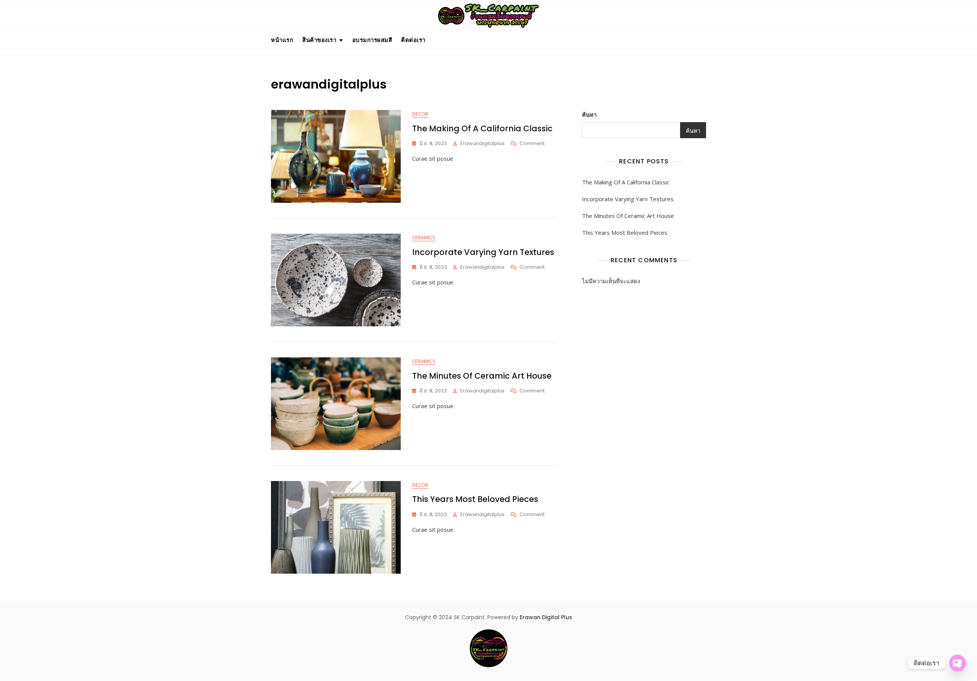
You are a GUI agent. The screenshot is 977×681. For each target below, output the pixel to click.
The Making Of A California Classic (482, 128)
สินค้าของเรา (319, 40)
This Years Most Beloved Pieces (475, 499)
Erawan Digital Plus (546, 617)
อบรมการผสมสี (372, 40)
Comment (532, 144)
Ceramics (423, 237)
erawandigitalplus (482, 143)
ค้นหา (589, 114)
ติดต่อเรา (413, 40)
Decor (420, 113)
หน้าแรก (282, 40)
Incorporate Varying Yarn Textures (483, 252)
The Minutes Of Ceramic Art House (481, 375)
